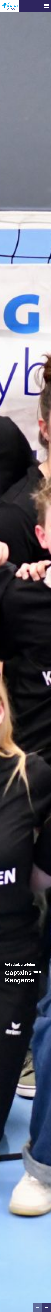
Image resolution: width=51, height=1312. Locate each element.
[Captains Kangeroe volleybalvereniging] (9, 5)
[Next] (46, 1307)
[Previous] (37, 1307)
